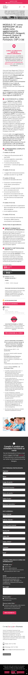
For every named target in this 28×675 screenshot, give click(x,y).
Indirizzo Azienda (8, 520)
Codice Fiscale (7, 498)
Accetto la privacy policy (10, 598)
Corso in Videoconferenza (10, 568)
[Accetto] (26, 669)
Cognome (6, 471)
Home (6, 11)
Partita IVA (6, 531)
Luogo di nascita (8, 482)
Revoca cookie (7, 654)
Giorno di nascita (8, 493)
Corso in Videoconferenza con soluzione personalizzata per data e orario (14, 570)
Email (5, 553)
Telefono (6, 547)
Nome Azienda (7, 514)
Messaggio (6, 587)
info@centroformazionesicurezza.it (16, 649)
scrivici (21, 455)
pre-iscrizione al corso (14, 333)
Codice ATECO (7, 542)
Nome (5, 476)
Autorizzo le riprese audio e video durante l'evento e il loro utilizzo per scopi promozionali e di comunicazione (14, 606)
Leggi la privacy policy (7, 600)
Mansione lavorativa (9, 504)
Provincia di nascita (9, 487)
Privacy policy (7, 597)
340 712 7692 (12, 644)
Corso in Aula (7, 566)
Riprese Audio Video (9, 603)
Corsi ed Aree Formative (13, 11)
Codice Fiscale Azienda (10, 525)
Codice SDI (6, 536)
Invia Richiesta (9, 613)
